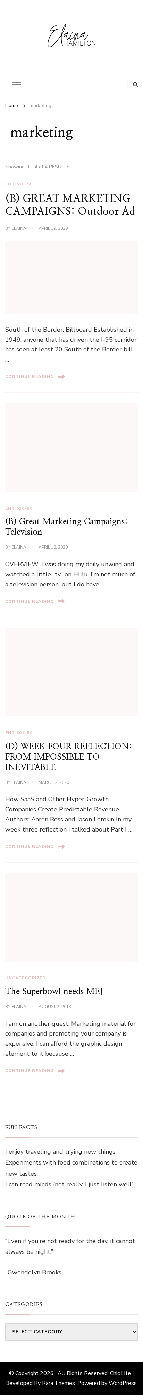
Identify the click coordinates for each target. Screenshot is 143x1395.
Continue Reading (29, 376)
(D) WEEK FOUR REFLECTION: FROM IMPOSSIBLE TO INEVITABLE (68, 757)
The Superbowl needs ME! (54, 992)
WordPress (123, 1383)
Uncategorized (25, 978)
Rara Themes (58, 1383)
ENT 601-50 (19, 733)
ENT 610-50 (19, 184)
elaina (18, 228)
